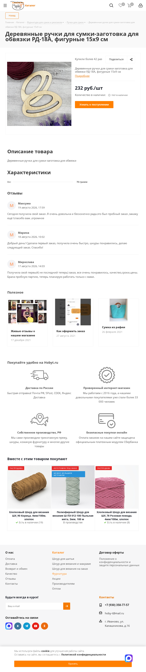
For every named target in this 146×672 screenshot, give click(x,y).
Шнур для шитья (63, 558)
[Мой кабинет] (140, 5)
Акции (56, 578)
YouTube (35, 626)
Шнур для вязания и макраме (71, 563)
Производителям (63, 583)
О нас (9, 552)
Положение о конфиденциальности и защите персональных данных (119, 562)
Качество (11, 573)
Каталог (30, 5)
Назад (12, 15)
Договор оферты (111, 552)
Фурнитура (59, 573)
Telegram (26, 626)
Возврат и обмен (16, 568)
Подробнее (82, 76)
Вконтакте (17, 626)
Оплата (10, 558)
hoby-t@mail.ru (114, 613)
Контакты (11, 583)
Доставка (11, 563)
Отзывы (10, 578)
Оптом (56, 588)
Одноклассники (44, 626)
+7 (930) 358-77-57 (117, 605)
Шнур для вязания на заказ (70, 568)
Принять (73, 663)
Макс (8, 626)
